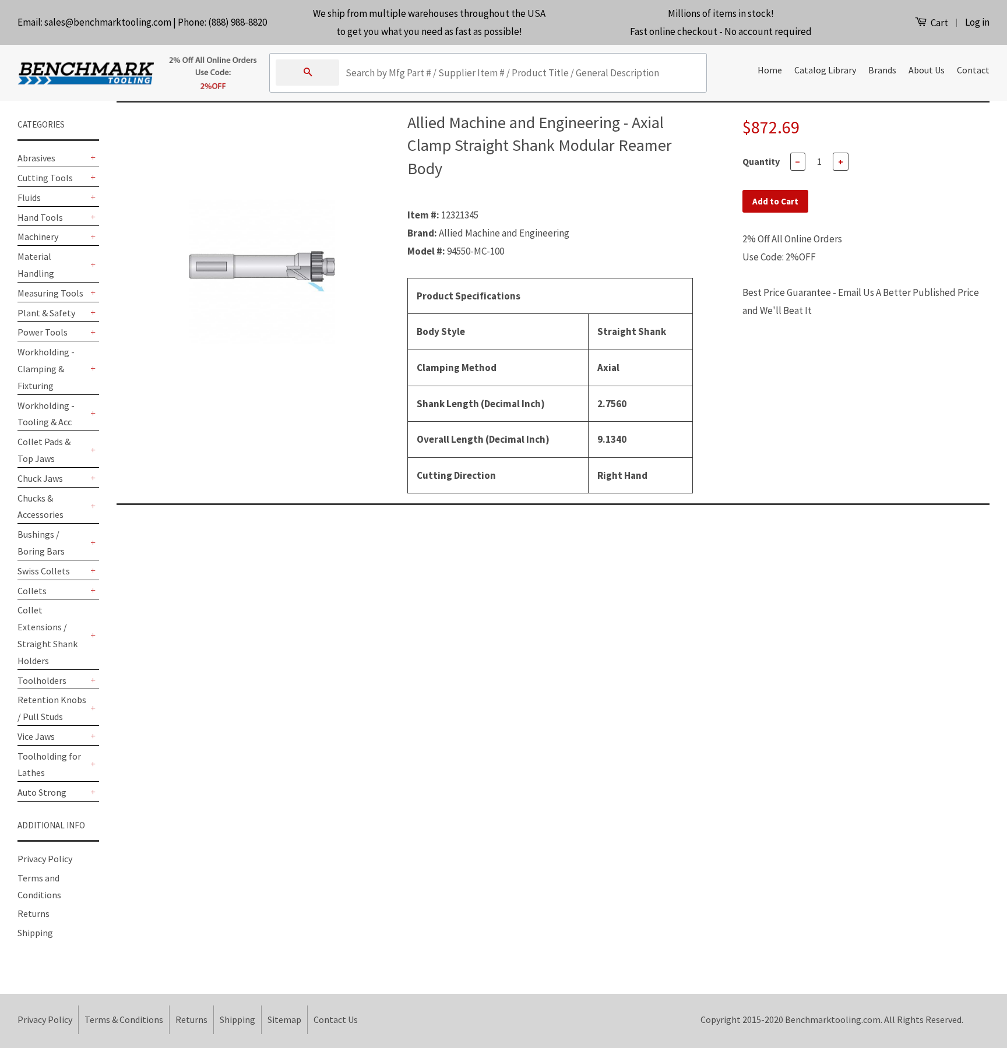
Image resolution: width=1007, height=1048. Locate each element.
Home (770, 70)
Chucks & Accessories (40, 506)
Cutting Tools (45, 178)
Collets (32, 591)
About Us (927, 70)
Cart (938, 22)
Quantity (761, 161)
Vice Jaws (36, 736)
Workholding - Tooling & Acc (46, 414)
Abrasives (36, 158)
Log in (977, 22)
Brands (882, 70)
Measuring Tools (50, 293)
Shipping (35, 932)
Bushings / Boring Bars (41, 542)
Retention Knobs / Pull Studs (51, 708)
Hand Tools (40, 217)
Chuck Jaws (40, 478)
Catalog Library (825, 70)
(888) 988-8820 (237, 22)
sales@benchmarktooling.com (107, 22)
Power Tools (42, 332)
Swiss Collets (43, 571)
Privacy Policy (44, 858)
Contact (973, 70)
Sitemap (284, 1019)
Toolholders (41, 680)
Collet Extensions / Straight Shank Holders (47, 635)
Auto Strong (41, 792)
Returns (33, 913)
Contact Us (336, 1019)
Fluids (29, 197)
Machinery (37, 236)
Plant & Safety (46, 313)
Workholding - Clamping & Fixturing (46, 368)
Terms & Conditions (123, 1019)
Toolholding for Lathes (49, 764)
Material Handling (35, 264)
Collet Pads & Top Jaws (44, 450)
